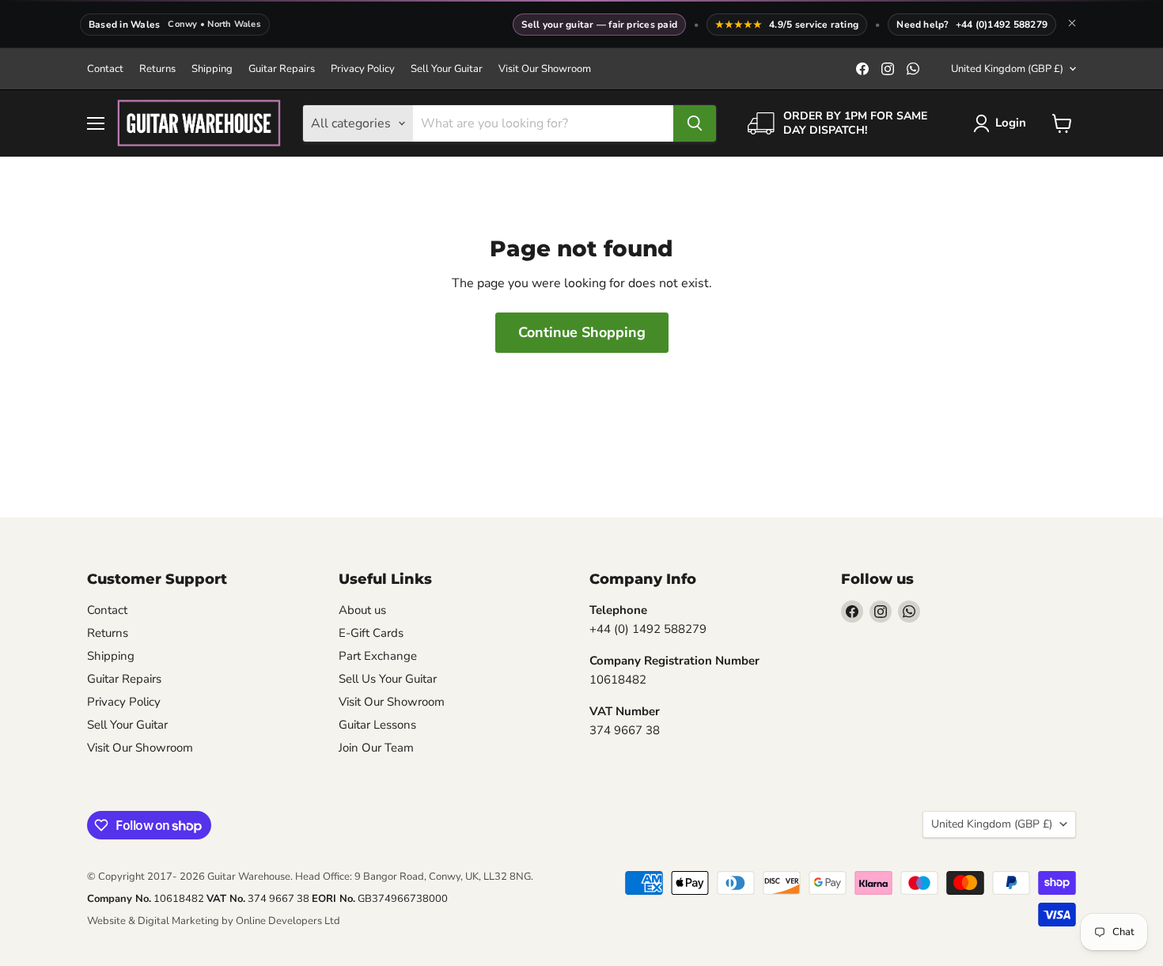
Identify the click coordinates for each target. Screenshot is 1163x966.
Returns (157, 69)
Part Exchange (378, 656)
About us (362, 610)
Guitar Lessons (377, 725)
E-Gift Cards (371, 633)
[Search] (694, 123)
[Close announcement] (1072, 24)
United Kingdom (1007, 69)
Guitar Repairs (281, 69)
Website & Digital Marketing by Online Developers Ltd (213, 921)
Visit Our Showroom (544, 69)
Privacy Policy (363, 69)
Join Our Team (376, 748)
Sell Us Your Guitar (388, 679)
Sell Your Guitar (447, 69)
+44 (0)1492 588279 (1001, 24)
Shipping (212, 69)
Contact (105, 69)
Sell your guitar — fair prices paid (599, 24)
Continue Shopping (582, 332)
